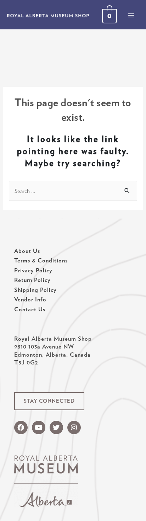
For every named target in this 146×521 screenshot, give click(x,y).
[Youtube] (38, 427)
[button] (49, 401)
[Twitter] (56, 427)
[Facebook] (21, 427)
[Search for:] (73, 190)
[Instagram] (74, 427)
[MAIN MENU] (131, 15)
